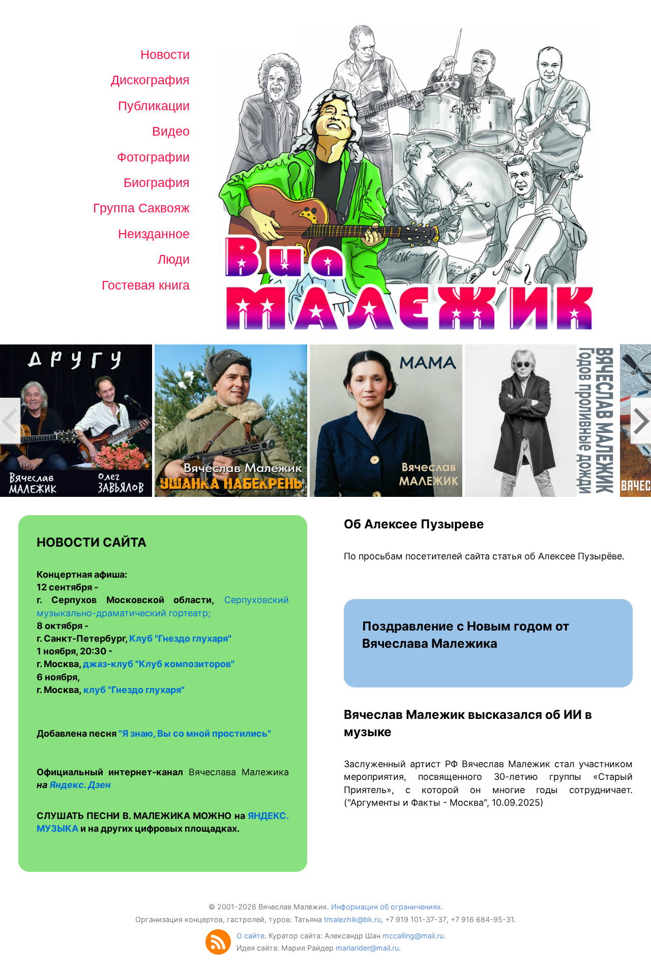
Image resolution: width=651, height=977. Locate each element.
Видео (171, 131)
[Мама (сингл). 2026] (386, 420)
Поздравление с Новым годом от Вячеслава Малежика (466, 634)
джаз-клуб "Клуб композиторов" (158, 663)
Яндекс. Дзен (80, 784)
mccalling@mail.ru (412, 935)
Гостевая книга (146, 285)
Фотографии (153, 157)
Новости (165, 54)
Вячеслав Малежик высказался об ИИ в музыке (468, 723)
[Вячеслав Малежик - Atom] (220, 952)
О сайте (250, 935)
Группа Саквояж (141, 208)
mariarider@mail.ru (367, 947)
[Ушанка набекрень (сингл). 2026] (231, 420)
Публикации (154, 106)
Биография (157, 182)
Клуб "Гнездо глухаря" (180, 638)
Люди (174, 259)
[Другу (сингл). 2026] (76, 420)
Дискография (150, 80)
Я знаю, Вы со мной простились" (196, 733)
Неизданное (154, 234)
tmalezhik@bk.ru (352, 919)
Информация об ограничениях (386, 906)
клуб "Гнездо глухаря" (134, 689)
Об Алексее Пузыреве (414, 523)
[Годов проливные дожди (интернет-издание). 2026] (541, 420)
